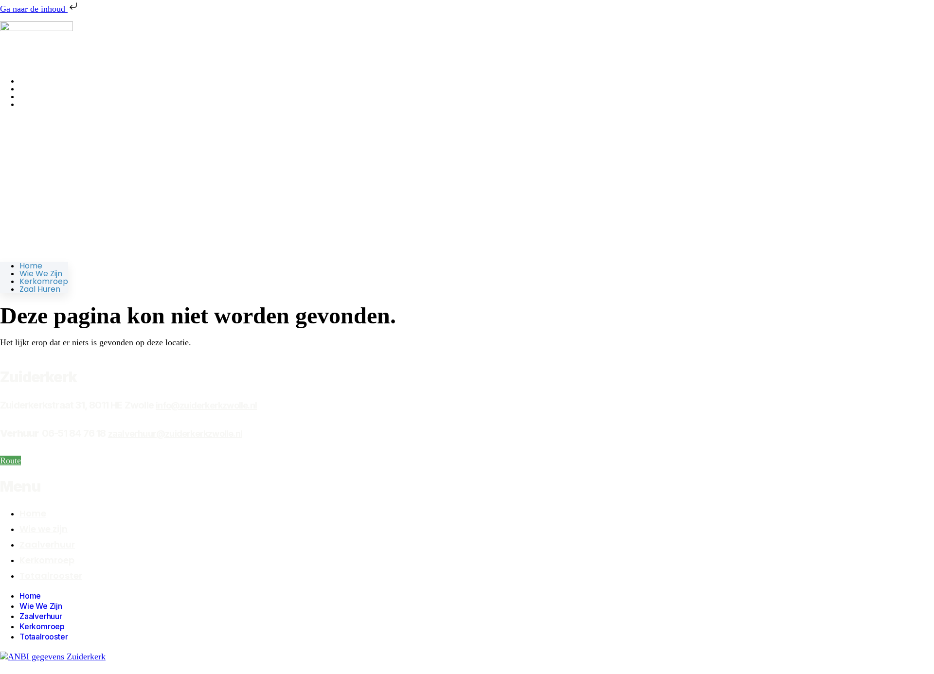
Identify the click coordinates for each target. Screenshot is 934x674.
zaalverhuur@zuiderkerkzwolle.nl (175, 433)
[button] (34, 185)
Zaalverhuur (47, 544)
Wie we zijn (40, 273)
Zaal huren (39, 104)
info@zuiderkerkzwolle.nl (206, 405)
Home (30, 265)
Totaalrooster (50, 575)
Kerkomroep (43, 281)
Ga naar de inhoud (34, 9)
